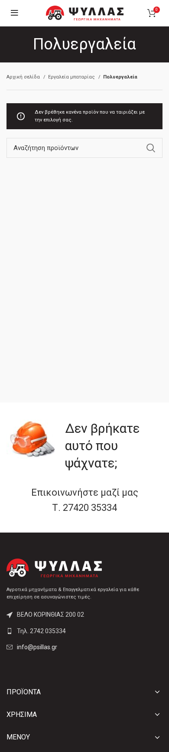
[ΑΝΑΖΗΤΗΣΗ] (151, 148)
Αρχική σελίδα (23, 77)
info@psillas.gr (37, 647)
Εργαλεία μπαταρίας (72, 77)
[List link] (84, 631)
